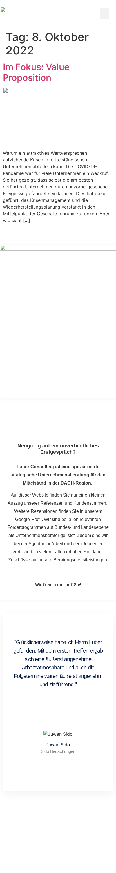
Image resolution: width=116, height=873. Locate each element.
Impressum (35, 854)
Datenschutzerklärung (71, 854)
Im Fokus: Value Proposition (36, 72)
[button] (104, 13)
